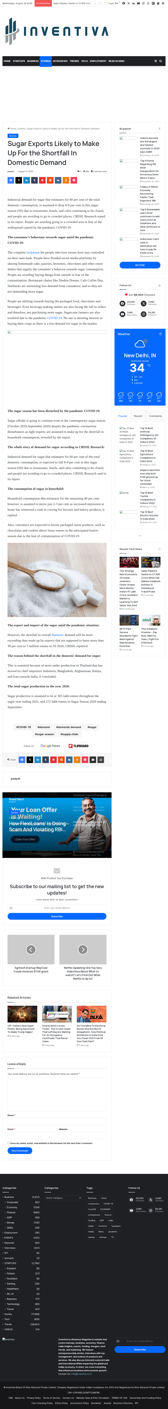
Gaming (11, 1283)
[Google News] (50, 746)
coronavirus (93, 1203)
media (91, 1231)
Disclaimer (96, 1403)
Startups (19, 61)
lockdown (33, 252)
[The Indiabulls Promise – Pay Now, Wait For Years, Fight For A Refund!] (150, 620)
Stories (46, 61)
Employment (98, 61)
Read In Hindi (116, 61)
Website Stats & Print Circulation (92, 1398)
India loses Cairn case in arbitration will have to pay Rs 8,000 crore (149, 245)
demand (44, 727)
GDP (9, 1217)
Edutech (11, 1268)
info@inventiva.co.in (81, 1374)
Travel (10, 1309)
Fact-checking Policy (42, 1403)
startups (103, 1237)
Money (10, 1222)
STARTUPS (10, 1263)
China (103, 1198)
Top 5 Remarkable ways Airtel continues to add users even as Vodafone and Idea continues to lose (150, 220)
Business (33, 61)
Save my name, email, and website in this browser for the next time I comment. (51, 1143)
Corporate (12, 1202)
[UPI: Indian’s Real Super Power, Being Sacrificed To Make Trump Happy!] (22, 1014)
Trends (74, 61)
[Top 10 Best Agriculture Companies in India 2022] (129, 456)
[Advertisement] (84, 94)
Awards (107, 1403)
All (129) (140, 265)
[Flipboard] (78, 746)
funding (91, 1220)
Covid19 (92, 1209)
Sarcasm (9, 1258)
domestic (58, 635)
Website (63, 1129)
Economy (12, 1207)
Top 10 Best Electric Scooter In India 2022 (149, 515)
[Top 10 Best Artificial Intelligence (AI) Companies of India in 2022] (129, 435)
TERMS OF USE (119, 1398)
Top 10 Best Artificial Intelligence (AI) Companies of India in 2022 (149, 435)
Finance (11, 1212)
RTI (6, 1253)
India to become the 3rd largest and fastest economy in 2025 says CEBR (149, 144)
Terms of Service (51, 1398)
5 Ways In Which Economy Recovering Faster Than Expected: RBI (149, 193)
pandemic (112, 1231)
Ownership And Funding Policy (145, 1398)
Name (11, 1115)
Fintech (11, 1273)
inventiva (102, 1226)
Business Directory (123, 1403)
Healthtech (13, 1288)
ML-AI (10, 1293)
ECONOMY (105, 1209)
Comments (155, 416)
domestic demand (69, 727)
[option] (57, 825)
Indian (91, 1226)
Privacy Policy (34, 1398)
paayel (11, 171)
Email (11, 1129)
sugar (93, 727)
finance (108, 1215)
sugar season (45, 734)
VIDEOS (8, 1329)
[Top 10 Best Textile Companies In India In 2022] (129, 497)
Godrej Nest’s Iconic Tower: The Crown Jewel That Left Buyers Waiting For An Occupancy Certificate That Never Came (56, 1033)
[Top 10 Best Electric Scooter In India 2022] (129, 516)
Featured (9, 1243)
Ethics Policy (61, 1403)
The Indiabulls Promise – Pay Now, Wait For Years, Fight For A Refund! (150, 635)
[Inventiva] (55, 31)
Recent (138, 416)
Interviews (60, 61)
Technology (13, 1304)
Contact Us (68, 1398)
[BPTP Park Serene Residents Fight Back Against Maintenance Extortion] (129, 620)
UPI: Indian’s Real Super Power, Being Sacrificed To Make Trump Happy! (21, 1028)
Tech (84, 61)
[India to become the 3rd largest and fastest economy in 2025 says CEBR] (129, 142)
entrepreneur (94, 1215)
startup (91, 1237)
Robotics (12, 1299)
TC (112, 1237)
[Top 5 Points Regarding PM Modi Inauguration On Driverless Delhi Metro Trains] (129, 165)
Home (7, 61)
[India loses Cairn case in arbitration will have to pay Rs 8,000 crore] (129, 243)
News (101, 1231)
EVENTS (8, 1237)
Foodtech (12, 1278)
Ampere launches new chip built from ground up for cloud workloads (150, 476)
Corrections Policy (79, 1403)
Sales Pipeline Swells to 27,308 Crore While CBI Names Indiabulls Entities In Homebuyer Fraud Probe (150, 581)
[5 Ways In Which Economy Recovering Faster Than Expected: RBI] (129, 191)
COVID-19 (54, 318)
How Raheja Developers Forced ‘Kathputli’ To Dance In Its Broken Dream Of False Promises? (36, 826)
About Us (20, 1398)
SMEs (10, 1227)
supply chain (70, 734)
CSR (11, 1398)
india (111, 1220)
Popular (122, 416)
